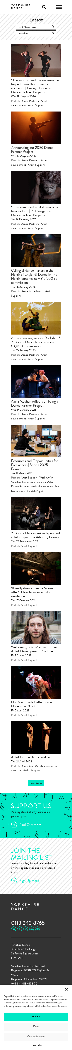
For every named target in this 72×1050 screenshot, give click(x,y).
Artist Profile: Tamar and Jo (30, 757)
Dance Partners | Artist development (32, 486)
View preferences (36, 1037)
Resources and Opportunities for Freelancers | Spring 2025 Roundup (34, 465)
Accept (36, 1016)
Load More (36, 783)
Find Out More (30, 825)
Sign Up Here (29, 881)
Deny (36, 1026)
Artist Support (36, 105)
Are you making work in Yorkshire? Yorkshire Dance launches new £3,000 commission (35, 342)
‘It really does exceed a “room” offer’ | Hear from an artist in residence (32, 592)
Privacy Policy (36, 1045)
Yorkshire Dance (20, 6)
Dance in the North (32, 291)
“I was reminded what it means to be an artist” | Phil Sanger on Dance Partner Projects (34, 211)
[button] (66, 989)
